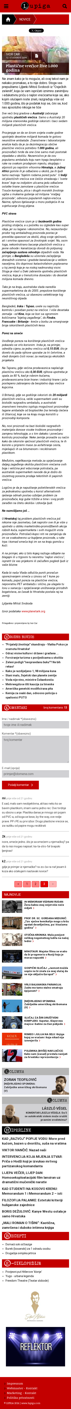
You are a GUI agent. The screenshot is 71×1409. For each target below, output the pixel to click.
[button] (6, 5)
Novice (24, 19)
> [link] (53, 884)
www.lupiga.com (30, 1403)
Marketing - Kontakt (21, 1393)
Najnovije (12, 894)
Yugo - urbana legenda (20, 1276)
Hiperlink (17, 1130)
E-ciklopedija (22, 1263)
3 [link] (44, 884)
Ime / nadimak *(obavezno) (19, 719)
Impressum (15, 1383)
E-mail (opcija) (11, 768)
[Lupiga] (35, 5)
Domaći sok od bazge (19, 1244)
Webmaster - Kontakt (22, 1388)
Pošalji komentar (19, 784)
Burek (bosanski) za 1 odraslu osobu (28, 1248)
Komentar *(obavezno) (16, 733)
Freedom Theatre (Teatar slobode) (27, 1280)
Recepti (15, 1236)
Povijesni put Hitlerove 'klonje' (24, 1271)
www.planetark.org (33, 611)
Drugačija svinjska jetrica (21, 1253)
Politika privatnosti (20, 1398)
